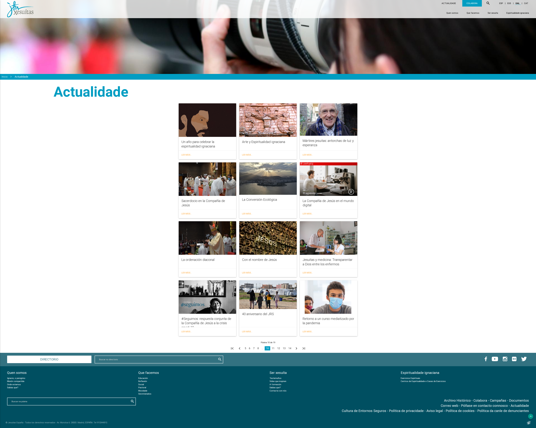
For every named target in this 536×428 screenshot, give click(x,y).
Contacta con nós (278, 390)
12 (278, 348)
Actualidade (520, 405)
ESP (501, 3)
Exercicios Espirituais (410, 378)
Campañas (498, 400)
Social (141, 384)
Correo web (449, 405)
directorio (49, 359)
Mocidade (142, 390)
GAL (517, 3)
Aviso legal (434, 411)
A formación (275, 384)
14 (289, 348)
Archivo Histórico (457, 400)
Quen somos (452, 13)
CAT (526, 3)
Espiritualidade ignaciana (517, 13)
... (262, 348)
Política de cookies (460, 411)
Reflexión (142, 381)
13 (284, 348)
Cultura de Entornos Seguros (364, 411)
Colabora (480, 400)
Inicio (5, 76)
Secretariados (144, 393)
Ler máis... (186, 154)
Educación (143, 378)
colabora (472, 3)
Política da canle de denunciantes (503, 411)
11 (273, 348)
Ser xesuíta (493, 13)
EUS (509, 3)
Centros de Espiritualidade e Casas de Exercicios (423, 381)
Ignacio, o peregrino (16, 378)
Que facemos (473, 13)
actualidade (449, 3)
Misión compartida (15, 381)
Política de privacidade (406, 411)
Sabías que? (12, 387)
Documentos (519, 400)
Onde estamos (14, 384)
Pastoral (142, 387)
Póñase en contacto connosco (484, 405)
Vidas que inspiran (278, 381)
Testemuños (275, 378)
